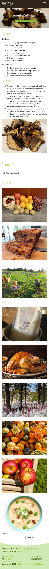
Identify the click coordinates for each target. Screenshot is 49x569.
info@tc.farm (8, 556)
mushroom (22, 20)
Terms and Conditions (34, 564)
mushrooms (28, 20)
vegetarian (34, 20)
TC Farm (19, 564)
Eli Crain (31, 18)
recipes (17, 20)
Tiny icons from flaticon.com (11, 561)
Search (5, 534)
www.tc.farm (8, 559)
